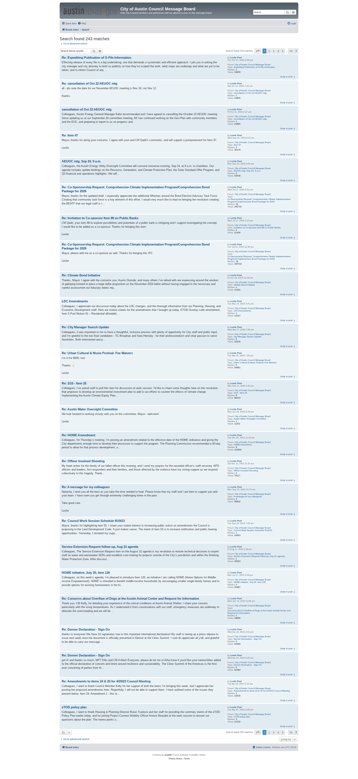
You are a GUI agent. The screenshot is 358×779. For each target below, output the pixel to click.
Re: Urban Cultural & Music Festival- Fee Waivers (97, 353)
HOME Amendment (243, 445)
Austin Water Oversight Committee (250, 419)
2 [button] (269, 51)
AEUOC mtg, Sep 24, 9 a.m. (247, 171)
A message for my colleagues (248, 496)
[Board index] (90, 10)
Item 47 (237, 145)
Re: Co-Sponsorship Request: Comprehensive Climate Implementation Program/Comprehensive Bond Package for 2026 (136, 189)
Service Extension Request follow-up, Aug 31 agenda (259, 556)
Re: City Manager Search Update (85, 327)
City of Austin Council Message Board (253, 64)
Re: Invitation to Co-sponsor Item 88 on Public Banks (100, 218)
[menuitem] (82, 23)
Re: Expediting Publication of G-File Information (96, 57)
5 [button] (282, 51)
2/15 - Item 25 (240, 393)
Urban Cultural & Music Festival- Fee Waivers (255, 362)
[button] (258, 51)
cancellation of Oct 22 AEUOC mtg (250, 93)
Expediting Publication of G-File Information (254, 67)
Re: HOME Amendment (78, 435)
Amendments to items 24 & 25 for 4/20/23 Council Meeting (262, 691)
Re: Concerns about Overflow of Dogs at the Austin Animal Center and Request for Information (130, 598)
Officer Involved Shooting (246, 470)
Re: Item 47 (70, 135)
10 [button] (290, 51)
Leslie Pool (236, 57)
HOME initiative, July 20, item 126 (250, 582)
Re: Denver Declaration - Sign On (86, 629)
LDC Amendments (242, 311)
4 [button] (278, 51)
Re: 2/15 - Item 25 (74, 383)
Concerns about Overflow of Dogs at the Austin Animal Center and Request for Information (259, 611)
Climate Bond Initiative (244, 285)
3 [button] (273, 51)
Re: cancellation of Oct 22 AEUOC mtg (89, 83)
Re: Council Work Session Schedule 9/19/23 (93, 521)
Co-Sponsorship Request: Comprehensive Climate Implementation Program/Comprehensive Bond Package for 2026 (259, 200)
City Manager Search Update (247, 336)
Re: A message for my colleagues (86, 487)
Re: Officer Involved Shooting (83, 461)
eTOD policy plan (242, 717)
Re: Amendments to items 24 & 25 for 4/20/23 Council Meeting (106, 681)
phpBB (168, 755)
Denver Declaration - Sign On (248, 639)
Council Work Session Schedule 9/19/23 (253, 530)
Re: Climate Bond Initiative (81, 275)
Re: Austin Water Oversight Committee (90, 409)
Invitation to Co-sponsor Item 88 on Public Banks (257, 227)
